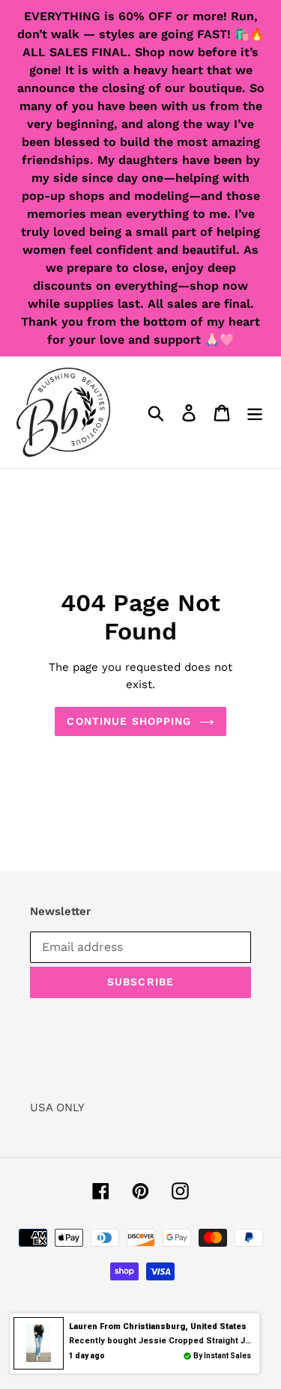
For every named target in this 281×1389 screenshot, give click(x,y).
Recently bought (167, 1341)
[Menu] (254, 412)
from (158, 1326)
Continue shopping (129, 721)
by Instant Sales (222, 1356)
